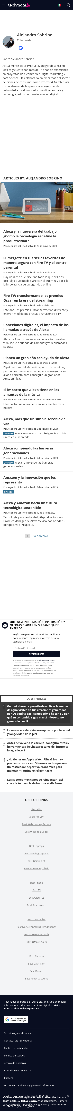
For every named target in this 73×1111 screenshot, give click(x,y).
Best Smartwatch (36, 905)
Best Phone (36, 882)
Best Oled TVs (36, 897)
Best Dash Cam (36, 963)
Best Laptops (36, 846)
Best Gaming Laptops (36, 853)
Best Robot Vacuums (36, 978)
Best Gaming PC (36, 861)
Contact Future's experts (18, 1040)
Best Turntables (36, 919)
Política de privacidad (16, 1048)
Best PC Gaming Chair (36, 868)
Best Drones (36, 971)
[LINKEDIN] (20, 48)
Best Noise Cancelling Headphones (36, 926)
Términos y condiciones (17, 1033)
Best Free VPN (36, 816)
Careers (8, 1078)
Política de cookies (14, 1055)
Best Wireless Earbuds (36, 934)
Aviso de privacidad (46, 663)
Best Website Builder (36, 831)
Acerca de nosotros (15, 1063)
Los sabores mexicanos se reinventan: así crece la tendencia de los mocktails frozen (35, 781)
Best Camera (36, 956)
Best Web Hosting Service (36, 824)
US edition (29, 1101)
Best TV (36, 890)
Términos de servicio (47, 660)
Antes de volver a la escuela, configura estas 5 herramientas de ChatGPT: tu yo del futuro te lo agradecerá (38, 746)
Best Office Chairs (36, 941)
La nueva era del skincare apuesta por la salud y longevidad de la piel (38, 732)
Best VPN (36, 809)
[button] (3, 5)
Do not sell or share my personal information (29, 1085)
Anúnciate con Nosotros (17, 1070)
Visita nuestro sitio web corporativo (32, 1006)
